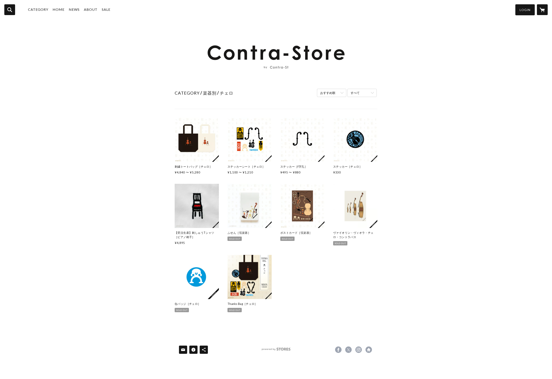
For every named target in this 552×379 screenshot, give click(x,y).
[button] (525, 9)
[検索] (9, 9)
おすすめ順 (327, 93)
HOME (58, 9)
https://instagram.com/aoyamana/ (358, 349)
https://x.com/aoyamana (348, 349)
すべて (355, 93)
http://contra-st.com (368, 349)
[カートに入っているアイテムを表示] (542, 9)
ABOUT (90, 9)
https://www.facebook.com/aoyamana (338, 349)
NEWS (74, 9)
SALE (106, 9)
